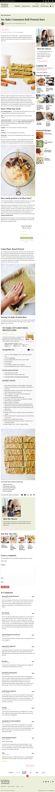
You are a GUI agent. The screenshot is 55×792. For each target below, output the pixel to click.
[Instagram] (43, 1)
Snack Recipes (7, 15)
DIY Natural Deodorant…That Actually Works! (40, 107)
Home (2, 15)
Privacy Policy (40, 790)
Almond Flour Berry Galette (47, 151)
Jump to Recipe (5, 29)
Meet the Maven (11, 786)
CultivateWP (52, 790)
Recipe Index (17, 6)
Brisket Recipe (48, 134)
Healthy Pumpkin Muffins (48, 124)
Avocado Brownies (39, 124)
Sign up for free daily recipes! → (8, 1)
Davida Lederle (8, 23)
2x (30, 349)
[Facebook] (48, 1)
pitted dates (12, 358)
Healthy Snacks (35, 6)
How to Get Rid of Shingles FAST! (49, 107)
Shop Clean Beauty (45, 6)
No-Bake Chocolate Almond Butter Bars (22, 547)
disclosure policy (20, 32)
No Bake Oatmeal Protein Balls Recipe (40, 90)
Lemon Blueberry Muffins (30, 547)
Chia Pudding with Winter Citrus (13, 547)
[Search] (53, 6)
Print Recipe (30, 341)
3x (32, 349)
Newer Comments (30, 765)
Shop (22, 786)
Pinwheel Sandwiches (47, 159)
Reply (33, 596)
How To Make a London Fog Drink (49, 90)
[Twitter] (50, 1)
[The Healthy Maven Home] (4, 5)
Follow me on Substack (42, 72)
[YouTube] (46, 1)
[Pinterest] (53, 1)
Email (2, 582)
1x (28, 349)
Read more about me (8, 527)
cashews (16, 354)
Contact (18, 786)
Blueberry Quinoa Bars (5, 546)
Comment (3, 564)
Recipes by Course (26, 6)
